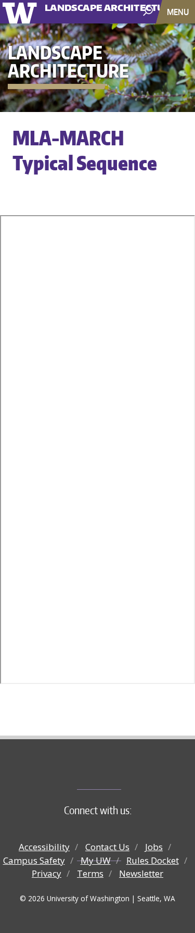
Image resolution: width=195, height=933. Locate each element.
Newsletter (141, 873)
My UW (96, 860)
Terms (90, 873)
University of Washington (22, 11)
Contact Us (107, 847)
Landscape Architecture (85, 4)
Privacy (46, 873)
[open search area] (149, 11)
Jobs (154, 847)
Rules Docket (152, 860)
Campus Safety (34, 860)
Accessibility (44, 847)
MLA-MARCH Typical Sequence (84, 150)
